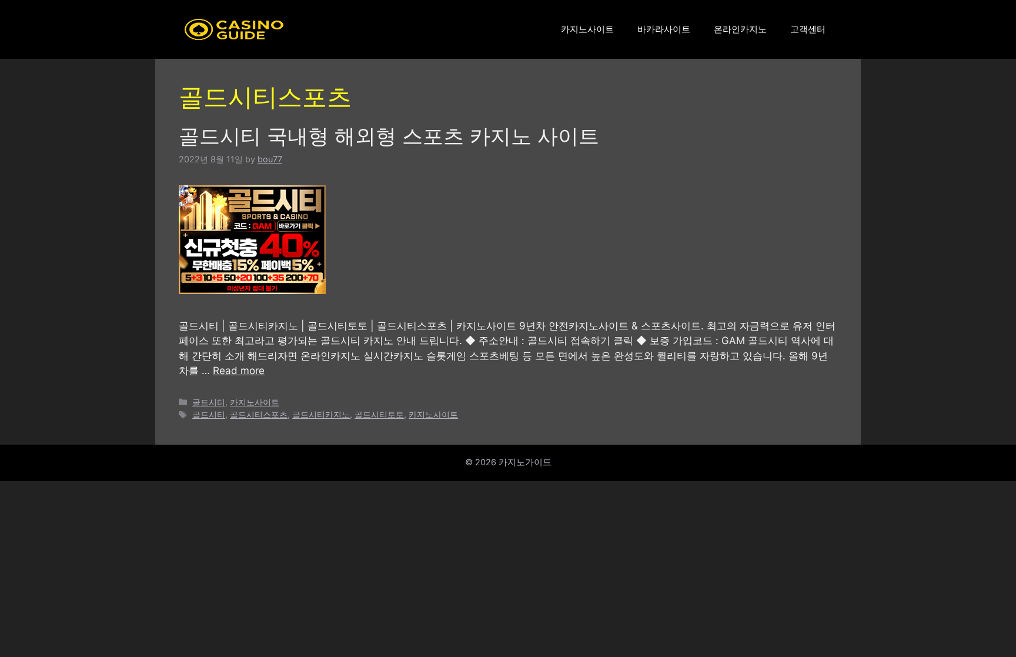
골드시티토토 (379, 414)
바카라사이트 (663, 29)
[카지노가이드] (234, 29)
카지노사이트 (587, 29)
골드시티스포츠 (259, 414)
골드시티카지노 (321, 414)
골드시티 (208, 402)
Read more (239, 370)
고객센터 (807, 29)
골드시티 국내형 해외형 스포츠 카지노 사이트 (389, 136)
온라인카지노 (740, 29)
